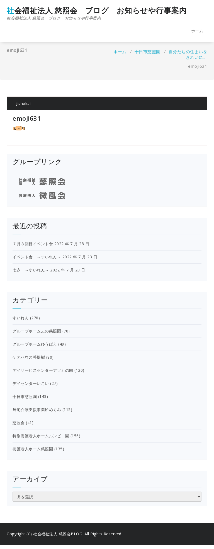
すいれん (21, 317)
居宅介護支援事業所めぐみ (37, 409)
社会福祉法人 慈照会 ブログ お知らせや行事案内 (97, 13)
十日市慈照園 (147, 51)
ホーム (197, 30)
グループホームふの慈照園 (37, 331)
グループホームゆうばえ (35, 344)
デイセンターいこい (31, 383)
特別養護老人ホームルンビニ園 (41, 435)
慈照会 (19, 422)
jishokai (23, 103)
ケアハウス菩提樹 (29, 357)
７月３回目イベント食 (33, 243)
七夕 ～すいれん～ (31, 270)
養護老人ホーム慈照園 (33, 448)
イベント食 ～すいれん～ (37, 256)
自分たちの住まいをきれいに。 (188, 54)
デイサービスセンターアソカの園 (43, 370)
